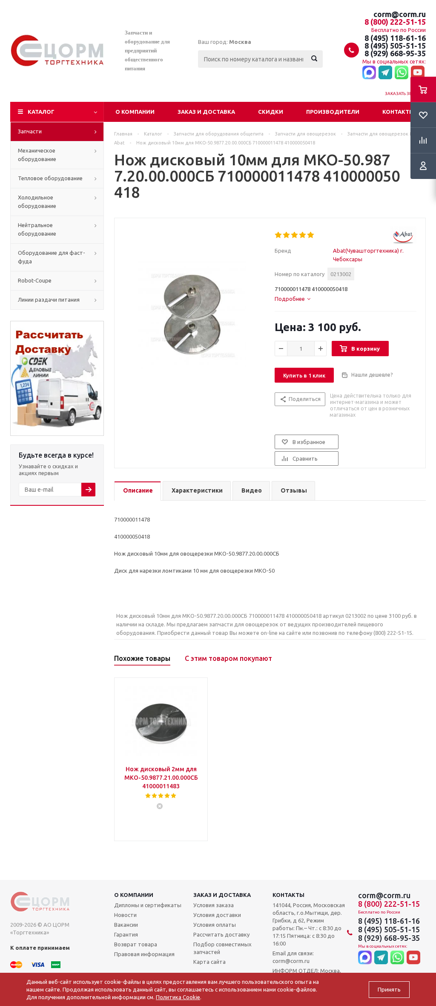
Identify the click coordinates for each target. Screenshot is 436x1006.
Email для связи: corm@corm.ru (293, 957)
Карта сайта (209, 962)
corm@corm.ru (399, 14)
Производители (332, 112)
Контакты (398, 112)
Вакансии (126, 925)
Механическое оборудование (37, 154)
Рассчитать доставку (221, 934)
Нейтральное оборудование (37, 229)
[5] (311, 235)
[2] (287, 235)
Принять (389, 989)
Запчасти (30, 131)
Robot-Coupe (35, 280)
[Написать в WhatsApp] (401, 73)
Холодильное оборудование (37, 201)
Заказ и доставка (206, 112)
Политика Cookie (178, 997)
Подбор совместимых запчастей (222, 948)
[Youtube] (418, 73)
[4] (303, 235)
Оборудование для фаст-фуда (51, 257)
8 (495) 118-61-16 (395, 38)
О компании (135, 112)
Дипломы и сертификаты (147, 905)
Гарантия (126, 934)
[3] (295, 235)
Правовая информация (144, 954)
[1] (279, 235)
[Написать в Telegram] (385, 73)
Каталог (41, 112)
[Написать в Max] (369, 73)
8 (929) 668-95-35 (395, 53)
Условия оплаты (214, 925)
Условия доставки (217, 915)
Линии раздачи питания (49, 300)
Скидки (270, 112)
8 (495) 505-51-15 (395, 45)
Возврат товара (135, 944)
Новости (125, 915)
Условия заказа (213, 905)
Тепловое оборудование (50, 178)
